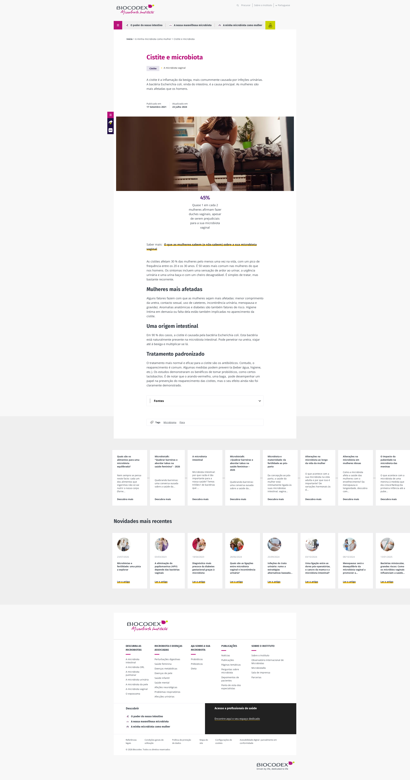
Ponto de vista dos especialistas (231, 687)
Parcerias (256, 677)
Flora (182, 422)
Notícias (225, 655)
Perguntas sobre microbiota (230, 671)
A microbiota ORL (135, 667)
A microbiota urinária (137, 679)
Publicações (229, 645)
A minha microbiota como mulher (242, 25)
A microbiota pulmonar (132, 673)
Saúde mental (162, 682)
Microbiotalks (258, 667)
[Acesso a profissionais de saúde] (270, 25)
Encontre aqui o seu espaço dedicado (237, 718)
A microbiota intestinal (132, 661)
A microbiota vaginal (175, 67)
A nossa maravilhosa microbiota (193, 25)
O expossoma (133, 693)
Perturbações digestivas (167, 659)
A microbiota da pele (137, 684)
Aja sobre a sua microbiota (200, 647)
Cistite (152, 68)
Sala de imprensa (260, 672)
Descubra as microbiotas (134, 647)
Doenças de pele (163, 673)
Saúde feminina (163, 663)
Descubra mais (125, 499)
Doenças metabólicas (166, 668)
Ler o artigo (123, 581)
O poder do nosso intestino (146, 25)
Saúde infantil (162, 677)
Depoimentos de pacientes (230, 679)
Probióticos (197, 659)
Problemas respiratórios (167, 691)
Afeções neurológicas (166, 687)
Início (130, 38)
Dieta (194, 668)
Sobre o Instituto (263, 5)
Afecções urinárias (164, 696)
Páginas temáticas (231, 664)
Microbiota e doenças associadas (168, 647)
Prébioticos (197, 663)
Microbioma (170, 422)
